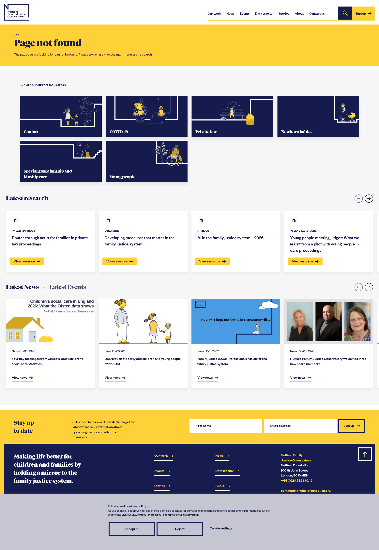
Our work (161, 455)
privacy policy (191, 514)
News (219, 455)
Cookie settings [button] (221, 528)
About (219, 485)
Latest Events (67, 287)
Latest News (22, 287)
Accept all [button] (131, 528)
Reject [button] (180, 528)
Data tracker (224, 470)
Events (159, 470)
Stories (159, 485)
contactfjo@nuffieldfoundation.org (306, 490)
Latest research (27, 198)
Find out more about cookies (155, 514)
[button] (369, 198)
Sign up (365, 16)
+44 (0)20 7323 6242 (296, 480)
